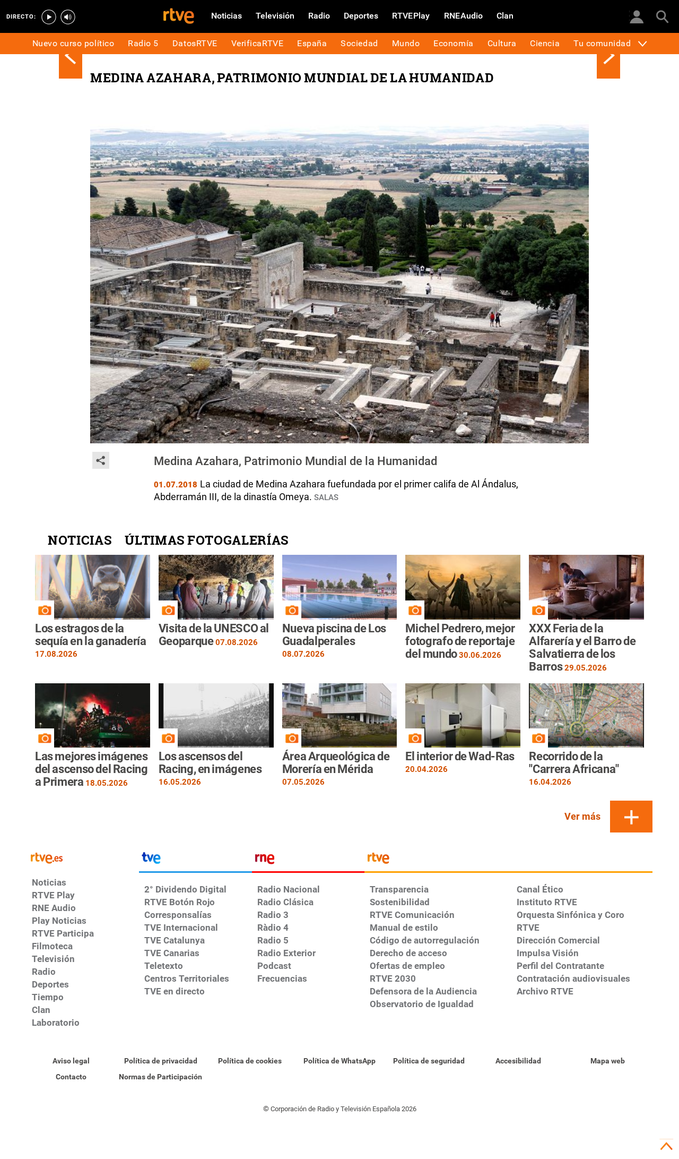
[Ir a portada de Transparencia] (508, 860)
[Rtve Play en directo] (48, 17)
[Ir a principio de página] (666, 1146)
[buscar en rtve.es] (662, 15)
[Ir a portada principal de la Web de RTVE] (83, 857)
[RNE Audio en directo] (67, 17)
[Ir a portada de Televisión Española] (195, 860)
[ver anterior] (70, 55)
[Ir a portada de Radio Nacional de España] (308, 860)
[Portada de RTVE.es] (178, 17)
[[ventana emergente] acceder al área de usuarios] (636, 15)
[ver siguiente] (608, 55)
